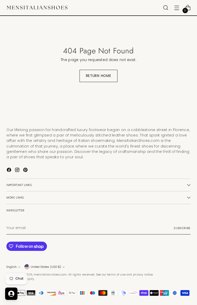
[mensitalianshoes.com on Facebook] (9, 170)
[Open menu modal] (177, 8)
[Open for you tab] (11, 294)
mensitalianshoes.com (50, 274)
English (11, 267)
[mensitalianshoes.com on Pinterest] (26, 170)
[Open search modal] (166, 8)
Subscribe (182, 228)
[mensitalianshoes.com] (38, 8)
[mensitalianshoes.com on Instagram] (18, 170)
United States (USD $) (46, 267)
